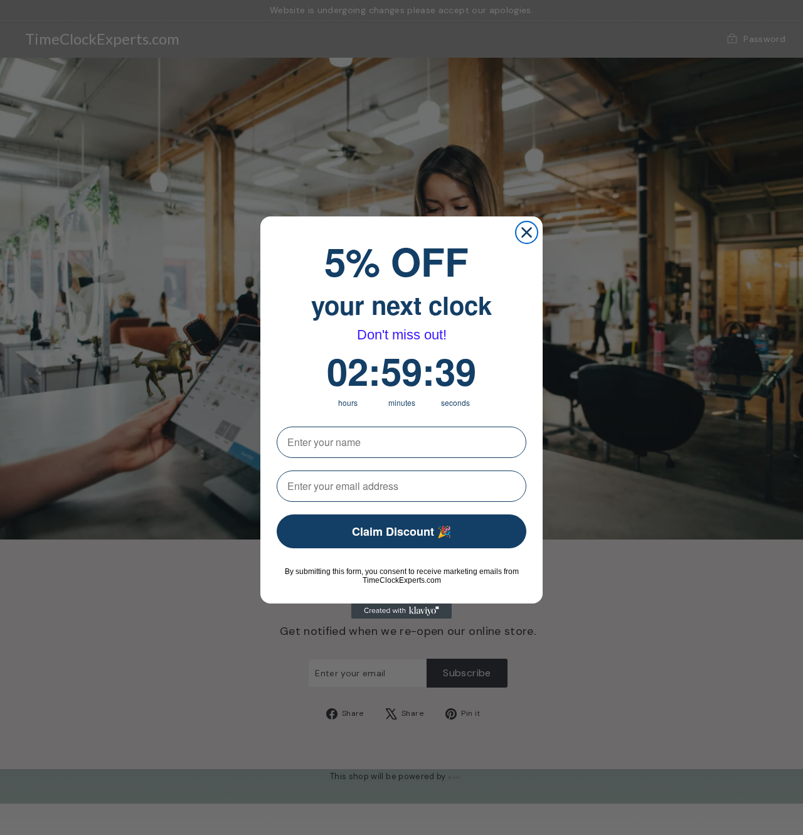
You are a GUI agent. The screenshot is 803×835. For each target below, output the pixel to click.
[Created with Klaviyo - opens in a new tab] (401, 611)
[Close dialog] (527, 232)
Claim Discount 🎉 (401, 531)
